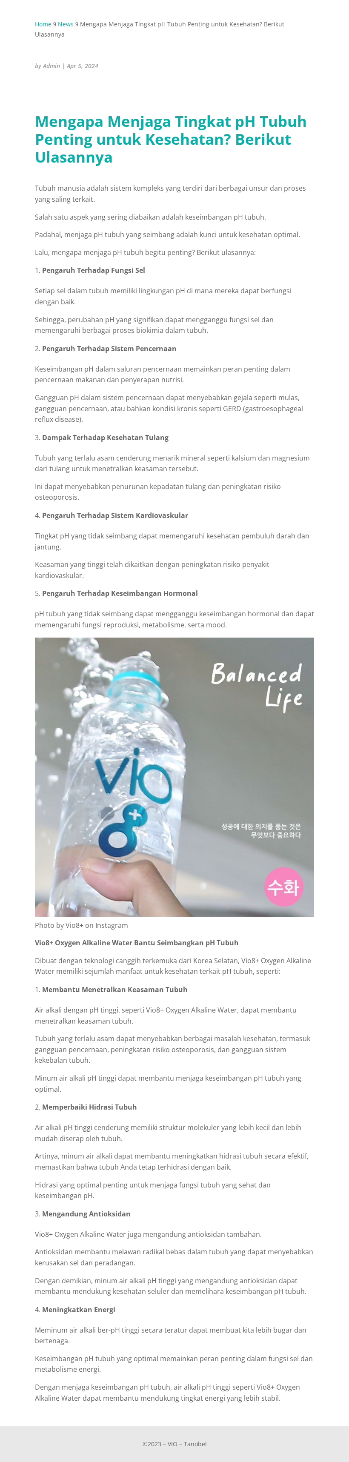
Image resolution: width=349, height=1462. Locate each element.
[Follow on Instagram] (43, 91)
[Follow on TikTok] (63, 91)
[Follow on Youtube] (84, 91)
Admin (51, 66)
